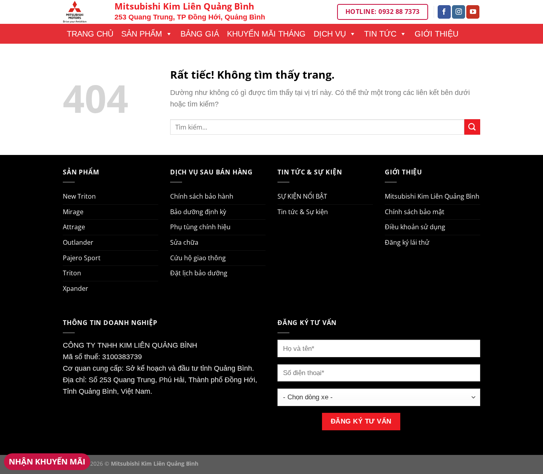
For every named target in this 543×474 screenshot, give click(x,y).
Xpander (75, 288)
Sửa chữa (184, 242)
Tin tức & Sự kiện (302, 211)
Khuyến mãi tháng (266, 33)
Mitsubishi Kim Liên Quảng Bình (432, 196)
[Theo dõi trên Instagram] (458, 12)
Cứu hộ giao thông (198, 257)
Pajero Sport (82, 257)
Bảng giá (199, 33)
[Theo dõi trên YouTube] (472, 12)
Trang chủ (90, 33)
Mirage (73, 211)
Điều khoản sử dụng (415, 226)
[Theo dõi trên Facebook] (444, 12)
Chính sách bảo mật (414, 211)
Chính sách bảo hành (201, 196)
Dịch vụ (330, 33)
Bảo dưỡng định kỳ (198, 211)
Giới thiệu (436, 33)
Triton (72, 273)
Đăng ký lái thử (407, 242)
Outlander (78, 242)
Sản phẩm (141, 33)
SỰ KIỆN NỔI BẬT (302, 196)
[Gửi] (472, 127)
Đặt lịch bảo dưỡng (198, 273)
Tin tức (380, 33)
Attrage (74, 226)
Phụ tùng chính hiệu (200, 226)
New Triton (79, 196)
